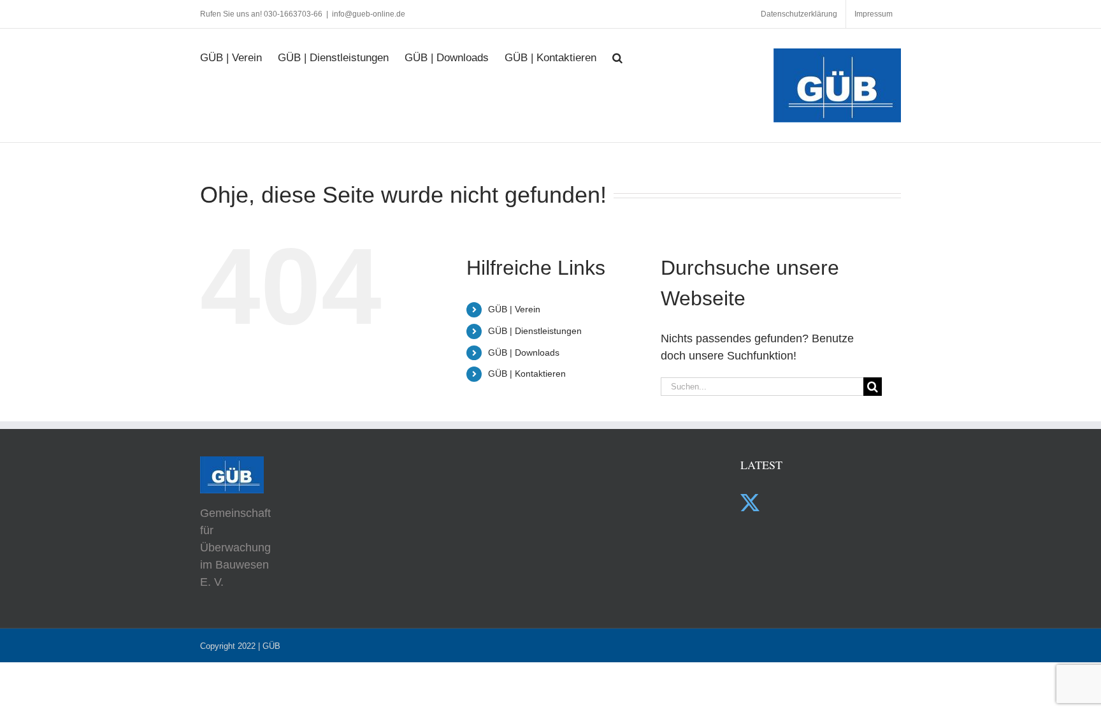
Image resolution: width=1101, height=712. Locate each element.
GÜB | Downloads (523, 352)
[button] (617, 51)
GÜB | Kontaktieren (527, 373)
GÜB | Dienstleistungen (535, 331)
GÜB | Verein (514, 309)
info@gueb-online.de (368, 14)
